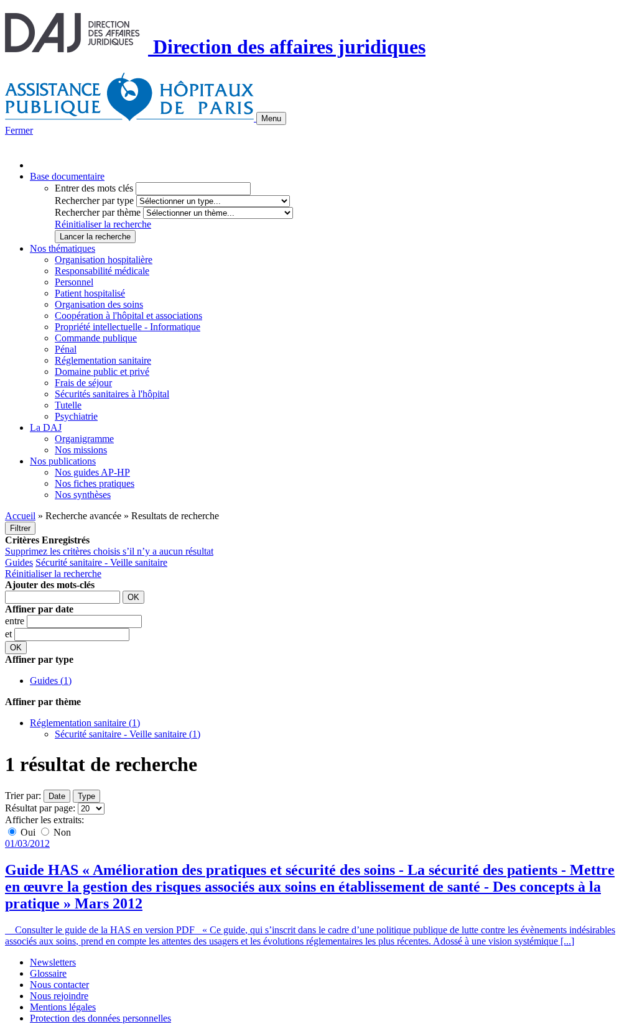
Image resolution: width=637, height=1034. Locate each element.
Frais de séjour (83, 382)
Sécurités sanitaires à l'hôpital (112, 394)
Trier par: (23, 795)
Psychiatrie (76, 416)
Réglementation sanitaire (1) (85, 723)
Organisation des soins (99, 304)
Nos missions (81, 450)
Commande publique (96, 338)
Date (57, 796)
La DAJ (46, 427)
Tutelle (68, 405)
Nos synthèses (83, 494)
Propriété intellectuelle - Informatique (127, 326)
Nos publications (63, 461)
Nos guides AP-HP (92, 472)
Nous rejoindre (59, 995)
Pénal (66, 349)
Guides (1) (51, 680)
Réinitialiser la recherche (103, 224)
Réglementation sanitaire (103, 360)
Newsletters (53, 962)
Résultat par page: (40, 808)
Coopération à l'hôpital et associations (128, 315)
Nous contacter (59, 984)
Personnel (74, 282)
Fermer (19, 130)
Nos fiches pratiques (94, 483)
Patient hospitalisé (90, 293)
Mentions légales (63, 1007)
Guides (19, 562)
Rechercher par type (94, 200)
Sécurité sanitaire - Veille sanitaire (101, 562)
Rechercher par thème (98, 212)
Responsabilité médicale (102, 270)
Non (61, 832)
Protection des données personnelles (100, 1018)
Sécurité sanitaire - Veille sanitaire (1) (127, 734)
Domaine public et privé (102, 371)
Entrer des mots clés (94, 188)
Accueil (20, 515)
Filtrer (20, 528)
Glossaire (48, 973)
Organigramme (84, 438)
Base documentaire (67, 176)
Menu (271, 118)
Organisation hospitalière (103, 259)
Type (86, 796)
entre (16, 621)
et (9, 634)
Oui (28, 832)
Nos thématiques (62, 248)
